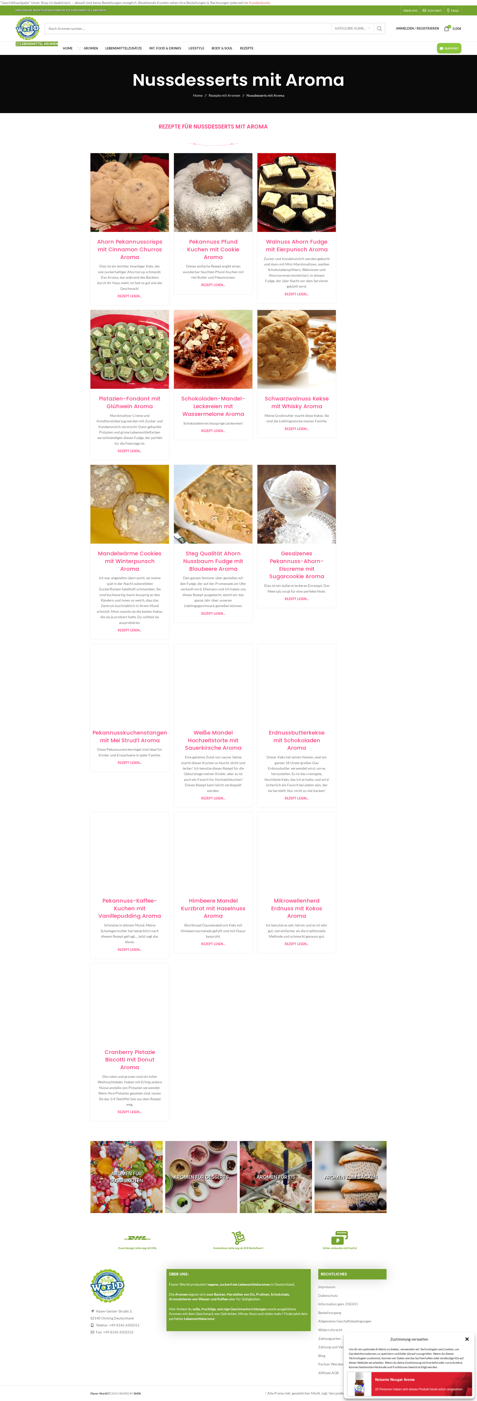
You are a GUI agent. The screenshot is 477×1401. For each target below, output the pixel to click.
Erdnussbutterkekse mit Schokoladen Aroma (296, 740)
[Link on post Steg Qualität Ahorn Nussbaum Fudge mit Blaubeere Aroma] (213, 504)
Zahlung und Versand (334, 1347)
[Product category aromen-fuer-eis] (276, 1177)
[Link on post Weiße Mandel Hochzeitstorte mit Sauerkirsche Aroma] (213, 683)
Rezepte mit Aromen (224, 95)
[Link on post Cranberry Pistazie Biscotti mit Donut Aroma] (129, 1002)
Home (197, 95)
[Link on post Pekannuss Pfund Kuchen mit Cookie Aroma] (213, 192)
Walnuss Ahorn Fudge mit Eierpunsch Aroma (297, 245)
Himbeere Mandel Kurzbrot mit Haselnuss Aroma (213, 908)
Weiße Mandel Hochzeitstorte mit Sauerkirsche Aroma (213, 740)
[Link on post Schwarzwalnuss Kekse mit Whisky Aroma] (296, 349)
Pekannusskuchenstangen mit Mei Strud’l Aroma (129, 736)
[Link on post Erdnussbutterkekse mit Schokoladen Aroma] (296, 683)
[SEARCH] (379, 28)
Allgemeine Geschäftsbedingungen (344, 1321)
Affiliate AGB (328, 1373)
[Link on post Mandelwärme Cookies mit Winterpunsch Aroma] (129, 504)
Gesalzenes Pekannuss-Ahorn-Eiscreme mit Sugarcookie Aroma (296, 565)
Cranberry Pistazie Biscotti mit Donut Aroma (130, 1059)
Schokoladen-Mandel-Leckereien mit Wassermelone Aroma (213, 406)
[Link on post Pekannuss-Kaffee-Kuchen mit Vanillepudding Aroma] (129, 851)
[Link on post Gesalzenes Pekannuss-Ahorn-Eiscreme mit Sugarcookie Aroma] (296, 504)
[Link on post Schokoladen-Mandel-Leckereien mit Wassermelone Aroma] (213, 349)
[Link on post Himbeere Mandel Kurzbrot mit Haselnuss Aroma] (213, 851)
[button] (467, 1339)
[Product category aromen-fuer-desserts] (201, 1177)
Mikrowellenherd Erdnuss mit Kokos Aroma (296, 908)
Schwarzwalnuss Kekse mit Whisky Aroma (297, 402)
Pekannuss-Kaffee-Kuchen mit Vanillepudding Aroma (129, 908)
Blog (321, 1356)
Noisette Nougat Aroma (395, 1379)
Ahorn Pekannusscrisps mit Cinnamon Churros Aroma (129, 249)
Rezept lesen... (130, 296)
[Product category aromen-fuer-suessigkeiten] (126, 1177)
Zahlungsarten (329, 1338)
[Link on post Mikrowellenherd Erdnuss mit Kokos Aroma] (296, 851)
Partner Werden (330, 1364)
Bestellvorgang (329, 1313)
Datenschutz (328, 1295)
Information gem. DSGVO (338, 1304)
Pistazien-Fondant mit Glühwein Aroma (129, 402)
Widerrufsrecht (330, 1330)
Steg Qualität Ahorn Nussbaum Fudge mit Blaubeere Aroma (213, 561)
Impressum (326, 1287)
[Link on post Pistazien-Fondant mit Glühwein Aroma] (129, 349)
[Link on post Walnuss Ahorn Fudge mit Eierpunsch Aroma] (296, 192)
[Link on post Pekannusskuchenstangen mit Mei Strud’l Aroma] (129, 683)
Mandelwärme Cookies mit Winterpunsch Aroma (129, 561)
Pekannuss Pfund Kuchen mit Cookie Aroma (213, 249)
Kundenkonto (259, 2)
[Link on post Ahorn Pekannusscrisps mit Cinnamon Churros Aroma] (129, 192)
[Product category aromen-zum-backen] (351, 1177)
